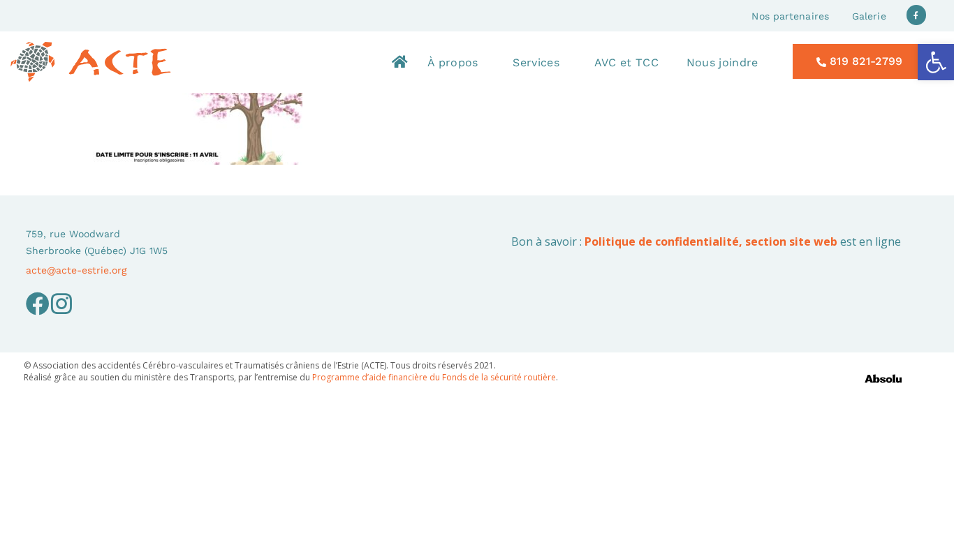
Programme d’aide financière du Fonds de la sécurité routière (434, 377)
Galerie (869, 16)
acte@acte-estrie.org (76, 270)
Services (536, 62)
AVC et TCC (626, 62)
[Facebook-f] (917, 15)
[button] (936, 62)
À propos (452, 62)
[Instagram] (61, 303)
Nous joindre (722, 62)
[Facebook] (38, 303)
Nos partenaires (790, 16)
